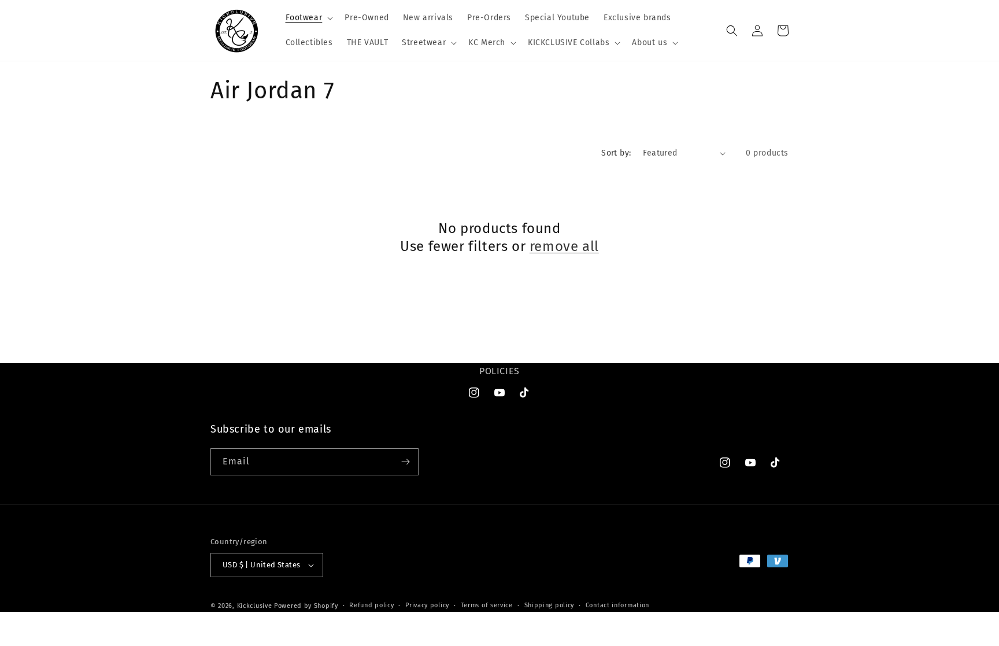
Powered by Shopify (306, 606)
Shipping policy (549, 605)
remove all (564, 246)
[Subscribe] (405, 461)
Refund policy (371, 605)
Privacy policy (427, 605)
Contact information (617, 605)
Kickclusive (255, 606)
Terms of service (487, 605)
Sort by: (616, 153)
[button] (308, 18)
